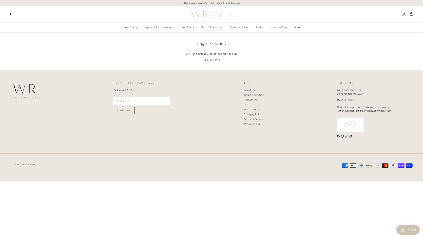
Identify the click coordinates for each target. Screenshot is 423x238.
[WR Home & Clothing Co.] (211, 14)
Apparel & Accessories (158, 27)
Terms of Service (253, 119)
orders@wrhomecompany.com (374, 110)
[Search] (12, 14)
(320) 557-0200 (345, 99)
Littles (260, 27)
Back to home (211, 59)
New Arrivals (131, 27)
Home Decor (186, 27)
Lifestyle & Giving (239, 27)
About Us (249, 89)
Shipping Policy (253, 114)
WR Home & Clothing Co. (28, 164)
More (296, 27)
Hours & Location (254, 94)
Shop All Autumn (211, 27)
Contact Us (250, 99)
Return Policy (252, 109)
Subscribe (123, 110)
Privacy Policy (252, 123)
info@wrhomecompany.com (374, 107)
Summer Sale (278, 27)
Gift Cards (250, 104)
